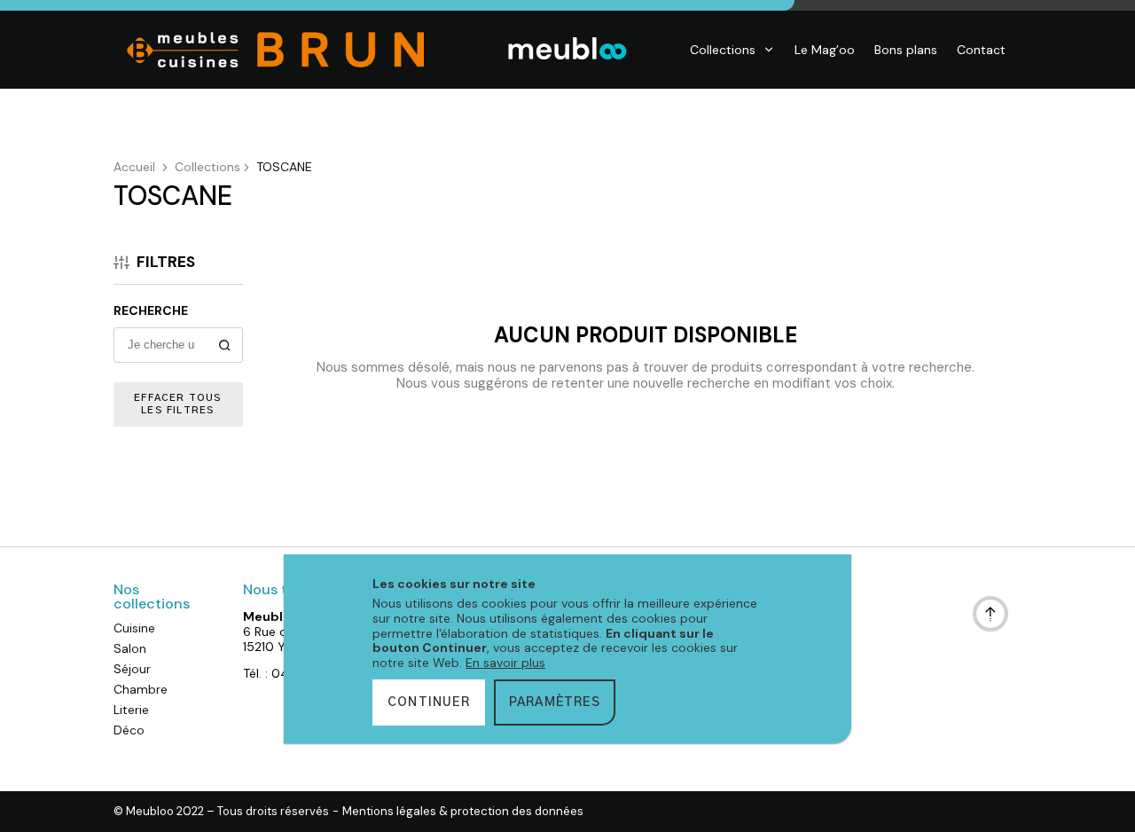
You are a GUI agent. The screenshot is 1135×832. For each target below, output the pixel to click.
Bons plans (905, 50)
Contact (981, 50)
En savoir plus (505, 663)
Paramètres (554, 702)
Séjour (132, 669)
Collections (722, 50)
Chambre (141, 689)
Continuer (428, 702)
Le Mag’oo (824, 50)
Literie (131, 710)
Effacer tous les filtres (178, 404)
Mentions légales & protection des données (462, 812)
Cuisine (134, 628)
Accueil (134, 167)
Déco (129, 730)
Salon (130, 648)
